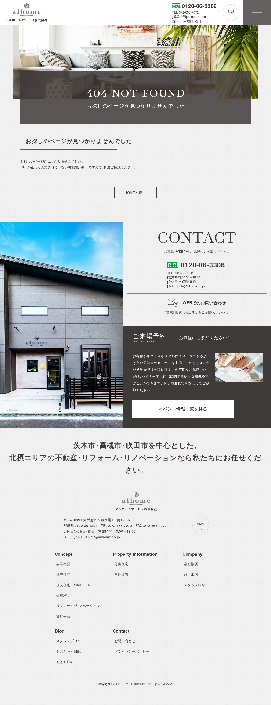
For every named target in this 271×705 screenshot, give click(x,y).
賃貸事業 (63, 616)
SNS (231, 11)
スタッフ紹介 (194, 584)
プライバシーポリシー (131, 651)
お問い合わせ (125, 640)
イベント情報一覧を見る (183, 409)
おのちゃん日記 (68, 651)
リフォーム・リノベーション (78, 605)
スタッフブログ (68, 640)
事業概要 (63, 563)
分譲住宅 (121, 563)
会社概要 (191, 563)
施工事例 (191, 574)
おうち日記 (65, 661)
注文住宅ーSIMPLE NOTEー (79, 584)
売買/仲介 (63, 595)
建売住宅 (63, 574)
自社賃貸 (121, 574)
